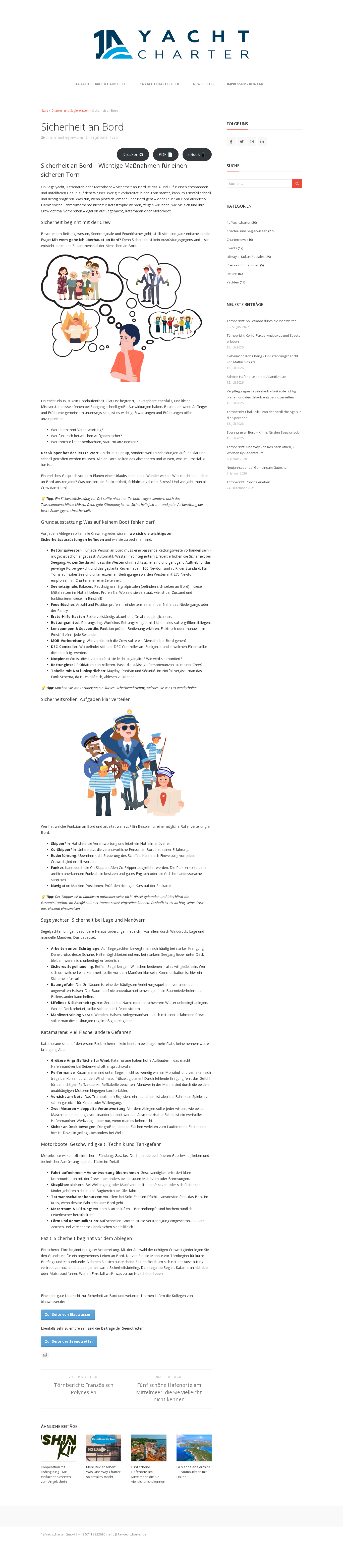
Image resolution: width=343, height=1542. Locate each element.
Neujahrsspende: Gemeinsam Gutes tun (258, 467)
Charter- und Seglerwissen (70, 110)
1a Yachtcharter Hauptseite (101, 84)
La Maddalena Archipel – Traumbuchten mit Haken (194, 1472)
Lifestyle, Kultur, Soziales (246, 256)
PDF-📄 (166, 154)
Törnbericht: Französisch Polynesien (83, 1388)
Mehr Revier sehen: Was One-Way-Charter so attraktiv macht (103, 1472)
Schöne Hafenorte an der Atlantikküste (256, 376)
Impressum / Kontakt (246, 84)
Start (44, 110)
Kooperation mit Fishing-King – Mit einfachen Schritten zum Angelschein (56, 1474)
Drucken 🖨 (133, 154)
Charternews (237, 239)
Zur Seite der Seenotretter (69, 1341)
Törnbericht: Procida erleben (248, 482)
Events (232, 248)
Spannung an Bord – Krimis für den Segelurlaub (263, 432)
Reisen (232, 273)
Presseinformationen (243, 265)
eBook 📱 (197, 154)
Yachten (233, 282)
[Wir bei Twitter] (241, 141)
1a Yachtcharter (239, 222)
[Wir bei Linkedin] (262, 141)
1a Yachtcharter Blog (160, 84)
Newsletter (203, 84)
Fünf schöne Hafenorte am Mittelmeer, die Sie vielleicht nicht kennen (169, 1392)
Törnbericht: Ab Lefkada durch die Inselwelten (262, 321)
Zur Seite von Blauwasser (68, 1314)
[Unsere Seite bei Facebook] (231, 141)
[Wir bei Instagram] (251, 141)
